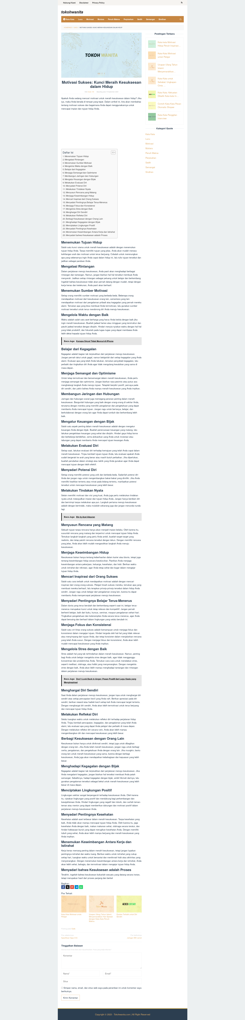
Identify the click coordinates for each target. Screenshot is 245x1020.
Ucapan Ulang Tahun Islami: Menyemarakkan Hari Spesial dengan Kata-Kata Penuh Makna (101, 917)
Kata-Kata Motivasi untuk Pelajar (71, 915)
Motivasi (149, 143)
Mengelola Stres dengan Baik (79, 208)
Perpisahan (150, 157)
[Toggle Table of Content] (112, 152)
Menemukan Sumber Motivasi (78, 162)
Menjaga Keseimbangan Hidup (80, 195)
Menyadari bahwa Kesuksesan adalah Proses (86, 235)
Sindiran (149, 171)
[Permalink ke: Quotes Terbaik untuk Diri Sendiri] (129, 904)
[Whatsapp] (81, 887)
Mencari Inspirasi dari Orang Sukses (82, 198)
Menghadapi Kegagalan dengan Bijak (83, 222)
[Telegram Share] (76, 887)
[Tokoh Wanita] (72, 11)
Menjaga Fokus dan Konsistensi (80, 205)
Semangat (150, 167)
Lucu (147, 138)
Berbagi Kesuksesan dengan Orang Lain (84, 218)
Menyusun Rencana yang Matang (81, 192)
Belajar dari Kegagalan (75, 169)
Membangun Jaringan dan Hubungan (82, 175)
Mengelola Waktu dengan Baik (78, 165)
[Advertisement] (101, 130)
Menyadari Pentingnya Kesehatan (81, 228)
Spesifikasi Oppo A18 (69, 936)
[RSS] (182, 2)
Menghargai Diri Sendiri (76, 212)
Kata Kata (150, 134)
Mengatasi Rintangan (74, 159)
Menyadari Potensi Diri (76, 185)
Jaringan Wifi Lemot (134, 936)
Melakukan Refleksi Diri (76, 215)
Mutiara (149, 148)
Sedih (148, 162)
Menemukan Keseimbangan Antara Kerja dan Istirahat (90, 231)
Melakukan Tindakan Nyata (78, 189)
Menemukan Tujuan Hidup (77, 156)
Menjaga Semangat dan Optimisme (81, 172)
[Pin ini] (72, 887)
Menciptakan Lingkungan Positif (80, 225)
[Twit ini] (68, 887)
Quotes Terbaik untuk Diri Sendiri (127, 915)
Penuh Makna (151, 152)
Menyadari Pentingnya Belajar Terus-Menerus (86, 202)
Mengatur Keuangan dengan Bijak (80, 179)
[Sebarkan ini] (63, 887)
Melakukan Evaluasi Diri (76, 182)
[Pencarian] (180, 19)
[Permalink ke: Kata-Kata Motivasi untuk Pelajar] (73, 904)
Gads (73, 928)
